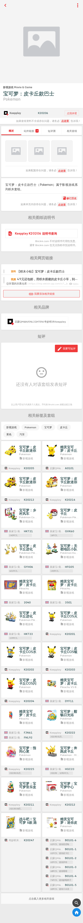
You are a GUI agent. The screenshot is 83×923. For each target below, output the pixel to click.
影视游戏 (11, 427)
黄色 (8, 434)
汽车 (22, 434)
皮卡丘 (64, 427)
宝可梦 (48, 427)
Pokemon (30, 427)
